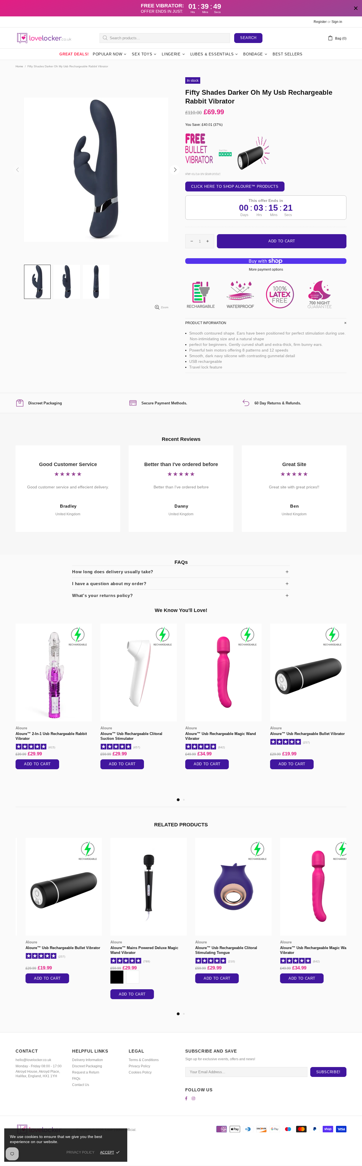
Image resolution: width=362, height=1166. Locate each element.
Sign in (336, 22)
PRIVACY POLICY (80, 1152)
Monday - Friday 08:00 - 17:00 (39, 1066)
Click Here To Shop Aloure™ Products (235, 187)
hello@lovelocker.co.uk (33, 1060)
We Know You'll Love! (181, 610)
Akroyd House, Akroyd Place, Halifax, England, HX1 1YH (38, 1074)
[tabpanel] (53, 702)
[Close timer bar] (355, 8)
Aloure (21, 728)
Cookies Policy (140, 1072)
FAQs (76, 1079)
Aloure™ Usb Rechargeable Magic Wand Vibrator (220, 736)
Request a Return (85, 1072)
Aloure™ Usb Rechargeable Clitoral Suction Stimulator (131, 736)
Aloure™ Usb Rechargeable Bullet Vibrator (307, 734)
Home (19, 66)
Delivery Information (87, 1060)
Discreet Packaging (87, 1066)
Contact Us (80, 1085)
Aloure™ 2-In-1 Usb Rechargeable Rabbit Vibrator (51, 736)
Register (320, 22)
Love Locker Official (44, 38)
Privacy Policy (139, 1066)
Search (248, 38)
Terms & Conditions (144, 1060)
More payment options (266, 269)
